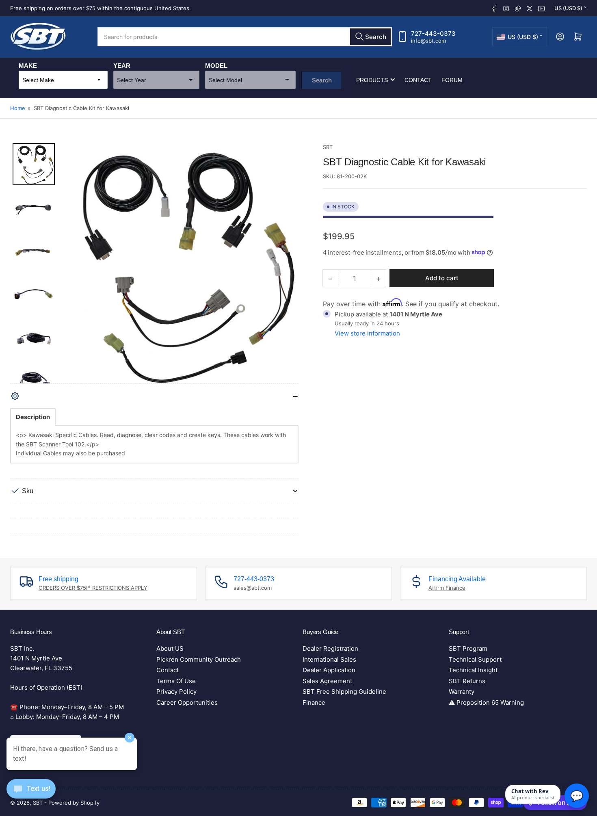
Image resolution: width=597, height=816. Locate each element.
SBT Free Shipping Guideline (344, 691)
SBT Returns (467, 681)
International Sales (329, 659)
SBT (328, 147)
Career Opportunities (187, 702)
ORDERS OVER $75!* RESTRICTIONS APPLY (93, 587)
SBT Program (468, 648)
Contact (418, 79)
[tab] (33, 417)
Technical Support (475, 659)
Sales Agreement (327, 681)
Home (17, 108)
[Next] (286, 263)
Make (28, 65)
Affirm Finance (446, 587)
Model (216, 65)
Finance (314, 702)
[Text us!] (31, 795)
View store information (367, 333)
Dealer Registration (330, 648)
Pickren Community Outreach (198, 659)
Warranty (461, 691)
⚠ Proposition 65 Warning (486, 702)
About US (170, 648)
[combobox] (244, 36)
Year (121, 65)
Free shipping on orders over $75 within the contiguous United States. (100, 8)
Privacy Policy (176, 691)
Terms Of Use (176, 681)
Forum (452, 79)
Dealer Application (329, 670)
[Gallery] (154, 263)
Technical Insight (473, 670)
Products (372, 79)
